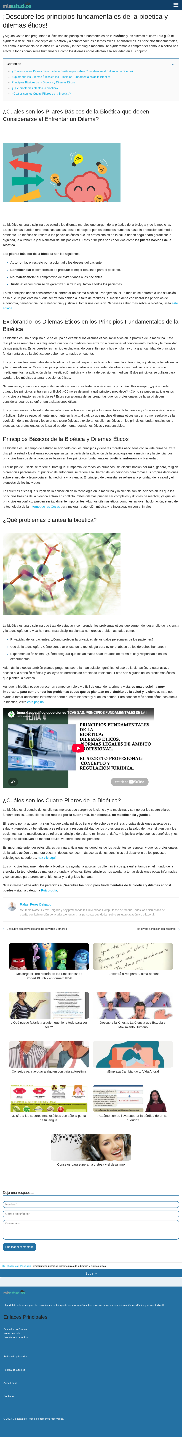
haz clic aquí (47, 857)
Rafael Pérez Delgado (35, 904)
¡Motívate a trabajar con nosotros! (156, 928)
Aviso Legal (10, 1383)
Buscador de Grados (15, 1329)
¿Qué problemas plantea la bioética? (35, 88)
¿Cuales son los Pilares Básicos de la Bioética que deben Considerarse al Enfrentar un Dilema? (72, 71)
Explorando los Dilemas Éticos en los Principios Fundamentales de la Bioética (61, 76)
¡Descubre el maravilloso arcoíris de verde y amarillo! (37, 928)
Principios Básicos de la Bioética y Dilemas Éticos (43, 82)
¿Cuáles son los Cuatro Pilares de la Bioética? (41, 93)
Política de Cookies (14, 1369)
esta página (35, 702)
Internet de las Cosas (45, 506)
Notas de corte (12, 1333)
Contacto (9, 1396)
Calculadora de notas (16, 1337)
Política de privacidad (16, 1356)
